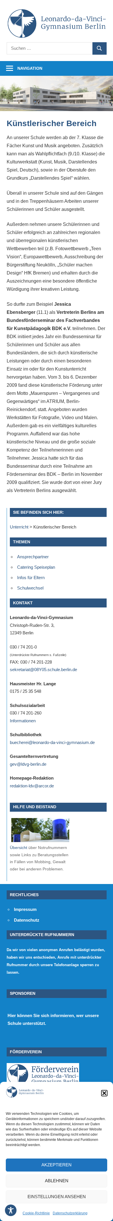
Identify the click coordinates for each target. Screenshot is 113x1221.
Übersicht (18, 847)
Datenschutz (26, 920)
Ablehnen (56, 1180)
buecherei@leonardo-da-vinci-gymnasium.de (52, 742)
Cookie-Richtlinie (36, 1213)
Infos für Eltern (31, 577)
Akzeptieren (56, 1164)
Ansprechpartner (33, 556)
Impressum (25, 909)
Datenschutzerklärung (70, 1213)
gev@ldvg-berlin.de (28, 764)
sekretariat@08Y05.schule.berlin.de (43, 669)
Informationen (23, 720)
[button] (104, 1093)
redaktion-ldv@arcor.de (32, 785)
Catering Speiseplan (36, 567)
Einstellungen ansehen (57, 1196)
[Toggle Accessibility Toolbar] (10, 1210)
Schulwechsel (30, 587)
